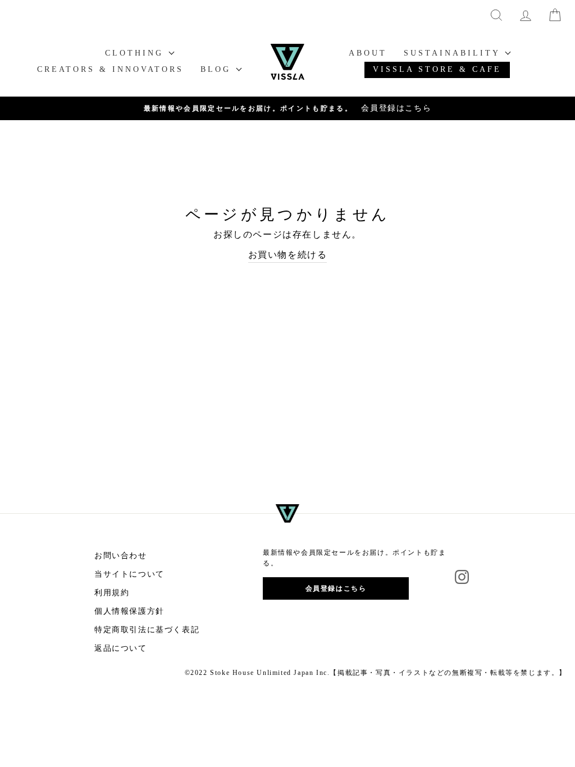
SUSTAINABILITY (454, 53)
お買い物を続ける (287, 254)
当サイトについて (129, 574)
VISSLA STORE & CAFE (437, 69)
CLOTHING (136, 53)
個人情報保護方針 (129, 611)
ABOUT (368, 53)
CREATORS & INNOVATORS (110, 69)
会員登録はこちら (336, 588)
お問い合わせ (120, 555)
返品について (120, 648)
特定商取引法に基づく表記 (146, 630)
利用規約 (111, 592)
